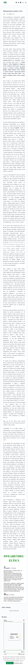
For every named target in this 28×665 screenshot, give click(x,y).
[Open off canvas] (25, 2)
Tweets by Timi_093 (14, 610)
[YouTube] (20, 2)
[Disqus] (14, 583)
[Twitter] (18, 2)
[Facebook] (16, 2)
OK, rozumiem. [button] (10, 663)
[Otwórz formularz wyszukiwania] (23, 2)
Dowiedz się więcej (18, 663)
